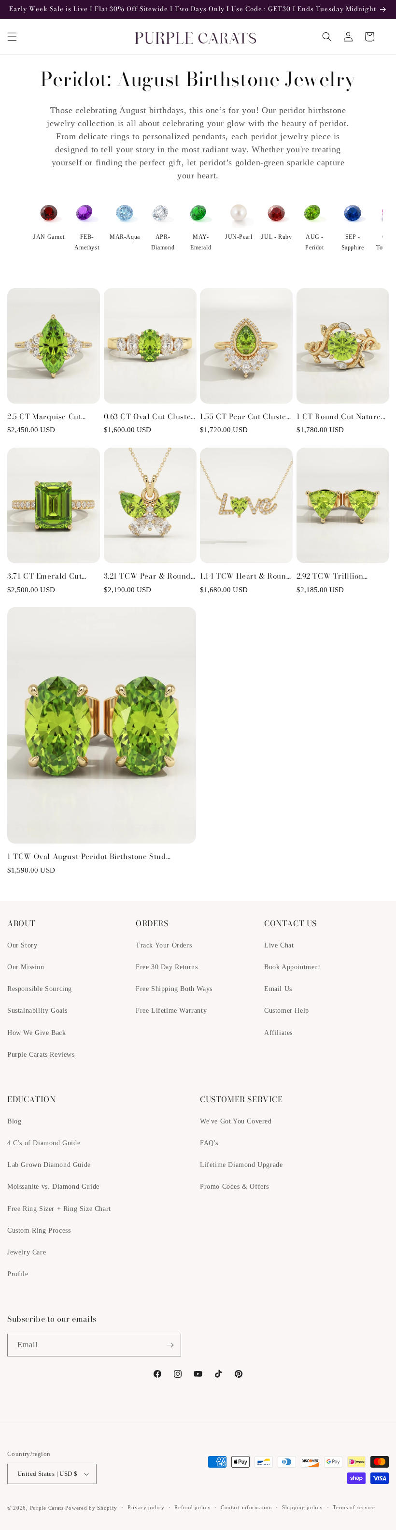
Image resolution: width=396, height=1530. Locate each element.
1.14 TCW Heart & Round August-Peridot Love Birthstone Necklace (245, 576)
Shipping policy (302, 1507)
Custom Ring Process (39, 1230)
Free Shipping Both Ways (174, 988)
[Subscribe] (170, 1345)
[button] (12, 36)
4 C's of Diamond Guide (43, 1143)
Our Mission (25, 967)
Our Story (22, 945)
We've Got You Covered (236, 1121)
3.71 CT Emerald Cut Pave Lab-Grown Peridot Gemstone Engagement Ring (51, 576)
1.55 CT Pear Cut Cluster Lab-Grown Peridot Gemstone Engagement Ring (245, 417)
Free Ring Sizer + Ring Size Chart (59, 1208)
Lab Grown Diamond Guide (49, 1164)
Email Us (278, 988)
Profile (17, 1274)
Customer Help (286, 1010)
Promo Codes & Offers (234, 1186)
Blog (14, 1121)
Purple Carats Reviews (41, 1054)
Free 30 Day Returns (167, 967)
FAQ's (209, 1143)
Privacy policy (146, 1507)
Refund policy (192, 1507)
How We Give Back (36, 1032)
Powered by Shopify (91, 1508)
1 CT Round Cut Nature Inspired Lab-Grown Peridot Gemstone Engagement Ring (339, 417)
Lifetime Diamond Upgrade (241, 1164)
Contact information (246, 1507)
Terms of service (354, 1507)
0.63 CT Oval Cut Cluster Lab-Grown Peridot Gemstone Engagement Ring (149, 417)
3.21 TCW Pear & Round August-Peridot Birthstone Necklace (147, 576)
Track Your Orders (164, 945)
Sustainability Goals (37, 1010)
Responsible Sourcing (39, 988)
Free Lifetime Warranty (171, 1010)
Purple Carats (47, 1508)
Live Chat (279, 945)
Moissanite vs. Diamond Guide (53, 1186)
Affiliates (278, 1032)
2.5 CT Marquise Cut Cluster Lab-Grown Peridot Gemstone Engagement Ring (44, 417)
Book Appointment (292, 967)
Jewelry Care (26, 1252)
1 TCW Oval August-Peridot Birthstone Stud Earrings (86, 856)
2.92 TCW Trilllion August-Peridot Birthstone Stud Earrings (341, 576)
